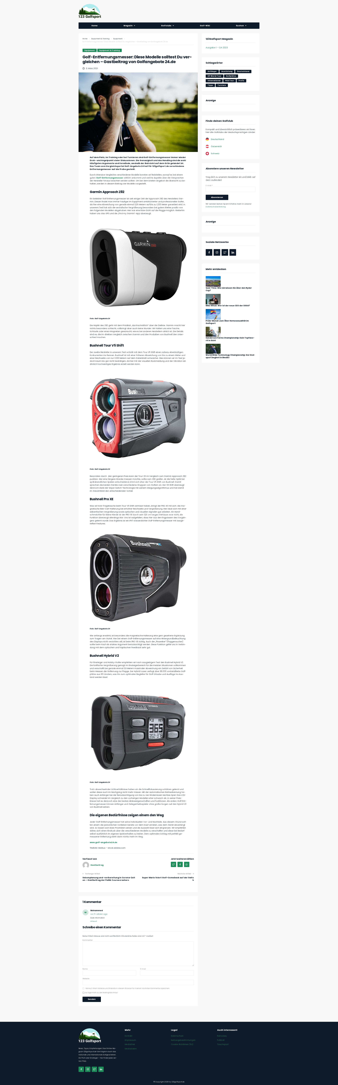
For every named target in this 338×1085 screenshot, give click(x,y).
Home (85, 38)
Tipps (210, 85)
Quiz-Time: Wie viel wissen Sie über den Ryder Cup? (229, 289)
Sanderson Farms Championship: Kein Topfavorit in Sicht (230, 339)
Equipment (118, 38)
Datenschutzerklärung (216, 206)
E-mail (143, 969)
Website (86, 978)
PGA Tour (229, 80)
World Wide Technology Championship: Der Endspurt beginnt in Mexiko (230, 356)
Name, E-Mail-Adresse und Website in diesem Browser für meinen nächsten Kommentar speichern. (128, 988)
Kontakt (128, 1036)
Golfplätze (231, 76)
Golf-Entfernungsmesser (109, 177)
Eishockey (222, 1036)
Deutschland (243, 71)
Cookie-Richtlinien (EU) (182, 1044)
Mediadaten (131, 1048)
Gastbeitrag (97, 865)
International (214, 80)
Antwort (93, 921)
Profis (241, 80)
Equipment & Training (100, 38)
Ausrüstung (227, 71)
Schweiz (215, 153)
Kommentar (88, 940)
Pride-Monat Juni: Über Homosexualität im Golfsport (227, 322)
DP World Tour (214, 76)
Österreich (216, 146)
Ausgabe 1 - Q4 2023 (217, 47)
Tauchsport (223, 1044)
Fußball (220, 1040)
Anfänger (212, 71)
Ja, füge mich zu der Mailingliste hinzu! (101, 992)
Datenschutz (177, 1036)
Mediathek (130, 1044)
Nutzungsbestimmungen (183, 1040)
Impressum (130, 1040)
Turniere (222, 85)
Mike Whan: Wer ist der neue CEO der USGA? (228, 305)
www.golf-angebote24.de (103, 842)
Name (85, 969)
